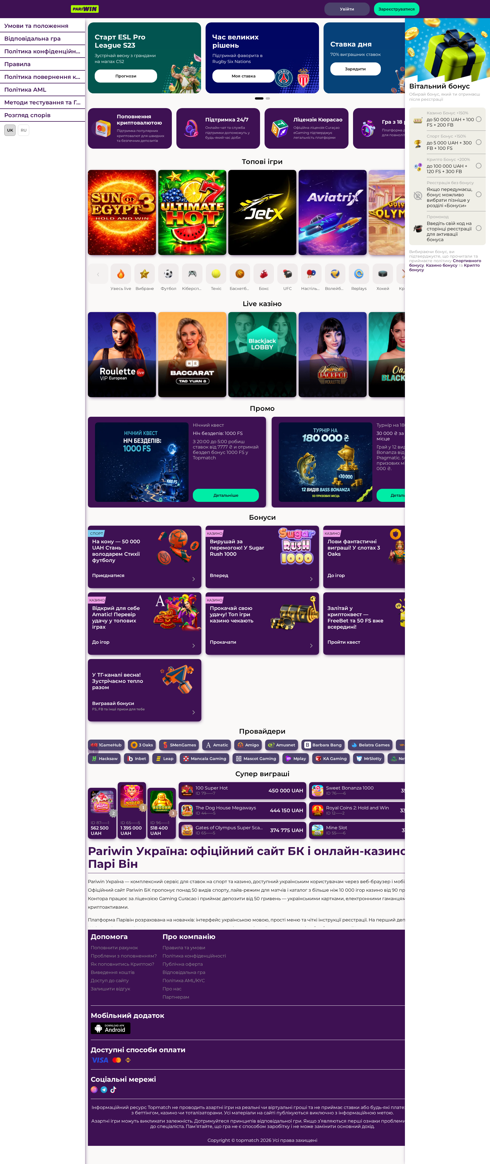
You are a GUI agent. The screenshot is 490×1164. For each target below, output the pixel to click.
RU (24, 130)
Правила (17, 64)
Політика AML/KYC (183, 980)
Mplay (299, 758)
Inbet (140, 758)
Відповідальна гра (32, 38)
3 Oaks (146, 745)
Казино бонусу (441, 265)
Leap (168, 758)
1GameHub (110, 745)
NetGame (409, 758)
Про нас (171, 989)
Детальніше (226, 495)
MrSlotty (372, 758)
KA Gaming (335, 758)
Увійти (347, 9)
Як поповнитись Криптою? (122, 964)
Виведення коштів (113, 972)
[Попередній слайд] (99, 128)
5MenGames (183, 745)
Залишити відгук (110, 989)
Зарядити (355, 68)
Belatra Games (374, 745)
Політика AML (25, 89)
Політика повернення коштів (44, 76)
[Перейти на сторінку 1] (259, 98)
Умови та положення (36, 25)
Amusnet (285, 745)
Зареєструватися (397, 9)
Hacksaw (108, 758)
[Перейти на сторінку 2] (268, 98)
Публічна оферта (182, 964)
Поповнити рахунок (114, 947)
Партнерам (175, 997)
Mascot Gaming (260, 758)
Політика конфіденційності (44, 51)
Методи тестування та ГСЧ (44, 102)
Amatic (220, 745)
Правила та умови (183, 947)
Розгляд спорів (27, 115)
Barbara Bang (327, 745)
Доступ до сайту (110, 980)
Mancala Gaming (208, 758)
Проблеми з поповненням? (124, 956)
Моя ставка (243, 76)
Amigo (252, 745)
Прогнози (125, 76)
